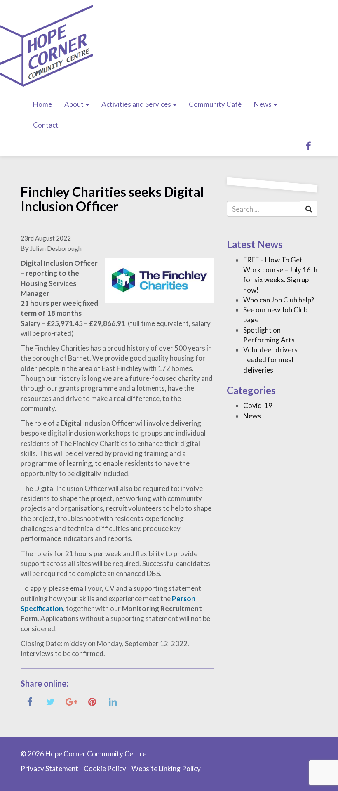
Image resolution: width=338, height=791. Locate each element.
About (74, 104)
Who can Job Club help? (278, 299)
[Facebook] (308, 145)
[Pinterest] (92, 701)
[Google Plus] (71, 701)
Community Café (215, 104)
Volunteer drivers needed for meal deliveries (270, 359)
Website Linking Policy (166, 768)
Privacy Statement (49, 768)
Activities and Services (136, 104)
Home (42, 104)
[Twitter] (50, 701)
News (263, 104)
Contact (46, 124)
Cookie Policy (105, 768)
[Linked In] (112, 701)
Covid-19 (257, 405)
